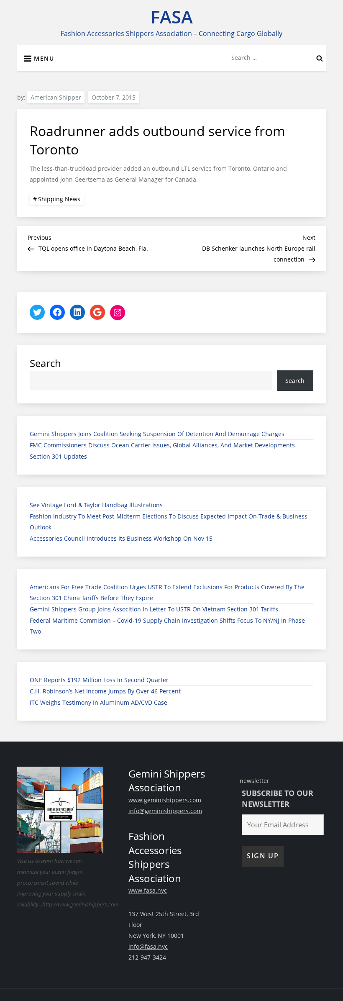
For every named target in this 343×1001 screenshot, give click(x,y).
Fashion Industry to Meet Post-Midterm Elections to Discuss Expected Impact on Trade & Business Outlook (168, 521)
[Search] (319, 57)
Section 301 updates (58, 456)
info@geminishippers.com (165, 811)
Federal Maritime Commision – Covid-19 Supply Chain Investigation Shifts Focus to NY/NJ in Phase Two (167, 625)
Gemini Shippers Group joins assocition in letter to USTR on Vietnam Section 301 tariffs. (155, 609)
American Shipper (56, 97)
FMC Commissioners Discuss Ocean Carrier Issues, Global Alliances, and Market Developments (162, 445)
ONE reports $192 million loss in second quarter (99, 680)
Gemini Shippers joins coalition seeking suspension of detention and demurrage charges (157, 434)
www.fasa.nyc (147, 890)
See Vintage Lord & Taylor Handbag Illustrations (96, 505)
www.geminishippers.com (164, 800)
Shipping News (59, 199)
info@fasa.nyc (148, 946)
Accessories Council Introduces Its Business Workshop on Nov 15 (121, 538)
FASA (172, 16)
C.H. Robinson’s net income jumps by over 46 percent (105, 691)
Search (45, 363)
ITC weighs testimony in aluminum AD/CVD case (98, 702)
